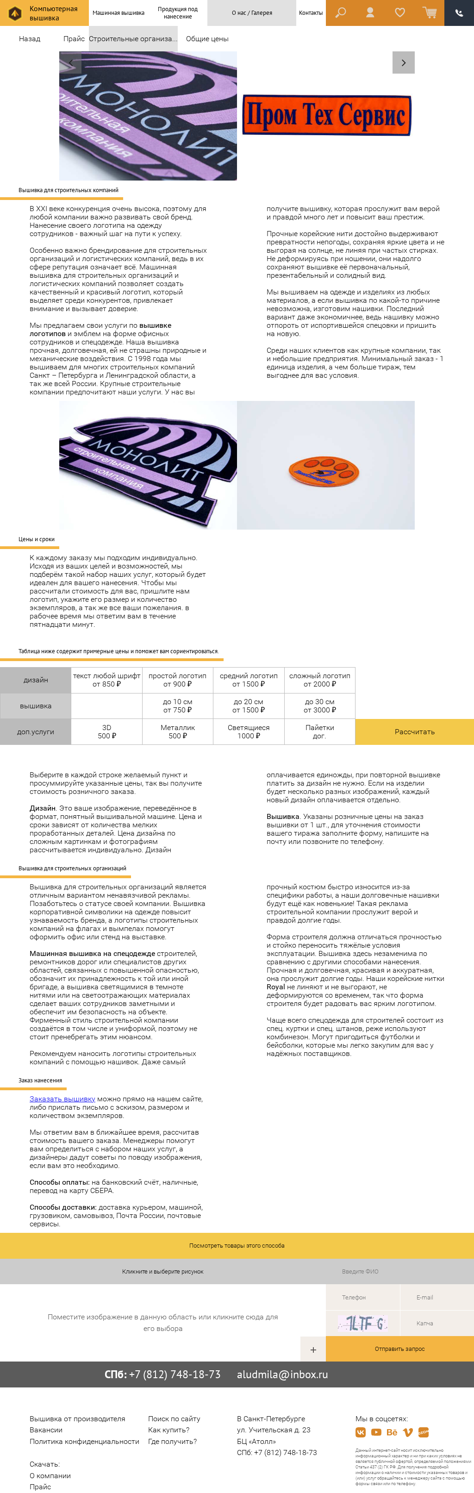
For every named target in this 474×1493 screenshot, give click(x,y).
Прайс (74, 38)
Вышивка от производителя (77, 1418)
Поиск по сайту (174, 1418)
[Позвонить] (459, 13)
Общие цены (207, 38)
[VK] (361, 1432)
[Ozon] (423, 1432)
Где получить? (172, 1441)
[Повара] (70, 62)
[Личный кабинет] (370, 13)
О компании (50, 1475)
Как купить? (168, 1429)
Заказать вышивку (62, 1098)
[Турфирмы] (404, 62)
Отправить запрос (400, 1348)
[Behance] (392, 1432)
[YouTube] (376, 1432)
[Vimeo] (408, 1432)
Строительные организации (133, 38)
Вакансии (46, 1429)
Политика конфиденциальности (84, 1441)
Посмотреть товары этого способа (237, 1245)
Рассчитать (415, 731)
